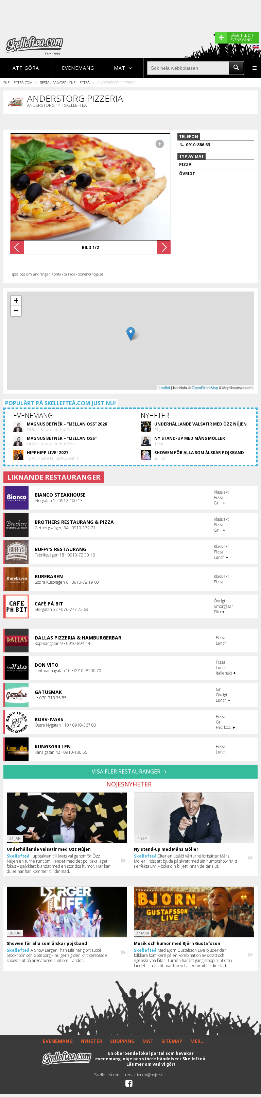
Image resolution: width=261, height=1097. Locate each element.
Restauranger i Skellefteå (65, 82)
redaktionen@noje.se (144, 1075)
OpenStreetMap (205, 387)
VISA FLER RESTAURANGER (127, 771)
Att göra (26, 68)
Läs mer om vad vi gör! (150, 1064)
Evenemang (78, 68)
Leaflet (164, 387)
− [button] (16, 310)
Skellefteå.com (18, 82)
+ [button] (16, 300)
